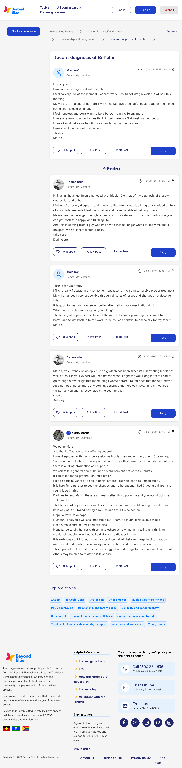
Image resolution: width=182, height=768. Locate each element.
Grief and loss (118, 599)
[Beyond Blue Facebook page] (124, 729)
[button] (58, 150)
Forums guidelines (52, 12)
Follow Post (94, 150)
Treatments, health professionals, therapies (79, 624)
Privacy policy (141, 758)
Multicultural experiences (148, 599)
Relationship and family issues (78, 39)
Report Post (121, 149)
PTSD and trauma (62, 607)
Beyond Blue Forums (18, 10)
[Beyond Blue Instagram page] (146, 729)
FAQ (82, 669)
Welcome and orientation (127, 624)
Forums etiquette (91, 689)
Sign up (145, 9)
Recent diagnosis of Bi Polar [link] (128, 39)
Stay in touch (81, 748)
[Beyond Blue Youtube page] (135, 729)
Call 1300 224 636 (147, 667)
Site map (160, 760)
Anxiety (55, 599)
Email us (140, 704)
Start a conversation (25, 31)
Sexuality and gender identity (140, 607)
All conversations (69, 7)
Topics (44, 7)
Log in (121, 9)
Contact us (86, 758)
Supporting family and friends (136, 615)
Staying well (59, 615)
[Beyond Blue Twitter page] (158, 729)
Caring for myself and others (105, 31)
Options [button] (172, 31)
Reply (163, 150)
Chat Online (143, 685)
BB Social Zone (74, 599)
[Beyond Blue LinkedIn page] (169, 729)
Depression (96, 599)
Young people (157, 624)
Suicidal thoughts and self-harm (92, 615)
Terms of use (112, 758)
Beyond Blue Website (18, 657)
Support (169, 9)
